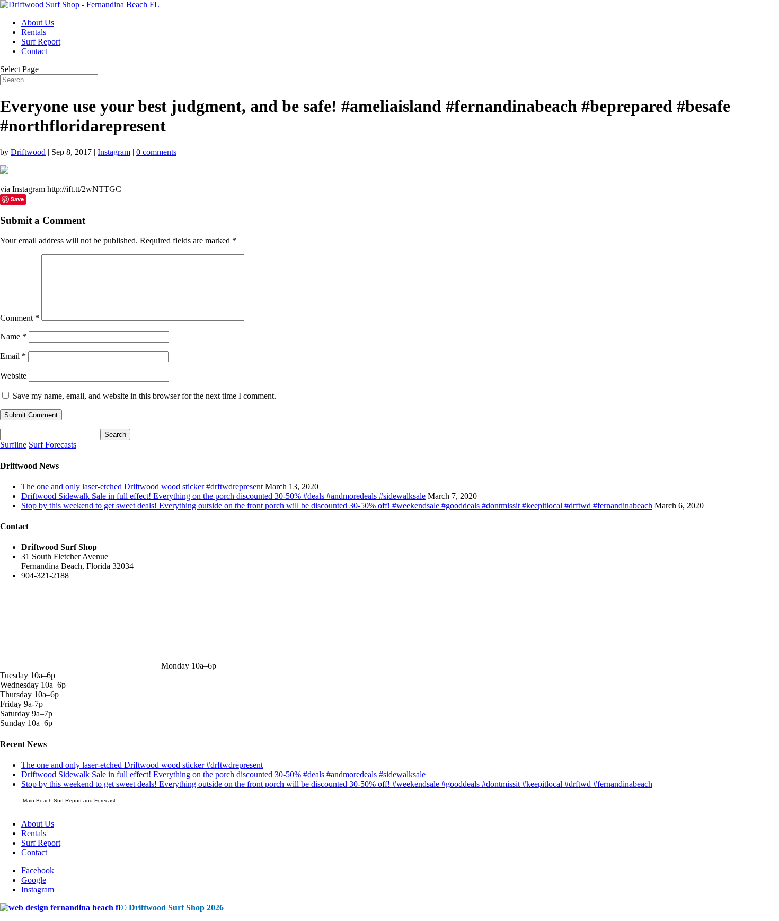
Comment (19, 317)
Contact (34, 51)
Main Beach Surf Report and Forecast (69, 800)
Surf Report (40, 41)
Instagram (114, 151)
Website (13, 375)
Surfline (13, 444)
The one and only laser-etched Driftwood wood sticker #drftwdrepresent (142, 486)
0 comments (156, 151)
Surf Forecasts (52, 444)
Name (13, 336)
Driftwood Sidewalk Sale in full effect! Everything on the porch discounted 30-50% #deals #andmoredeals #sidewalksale (223, 496)
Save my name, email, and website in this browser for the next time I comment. (144, 395)
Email (13, 356)
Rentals (33, 32)
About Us (37, 22)
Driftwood (28, 151)
